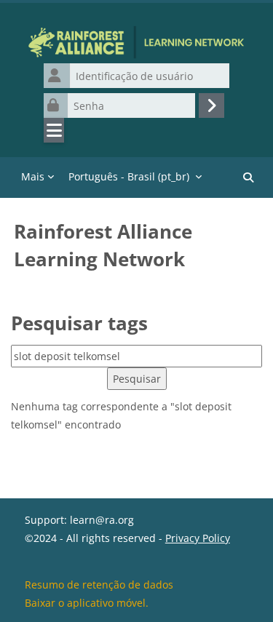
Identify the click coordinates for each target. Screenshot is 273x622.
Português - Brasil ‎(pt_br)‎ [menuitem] (128, 176)
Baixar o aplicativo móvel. (87, 603)
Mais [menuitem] (32, 176)
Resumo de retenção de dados (99, 584)
